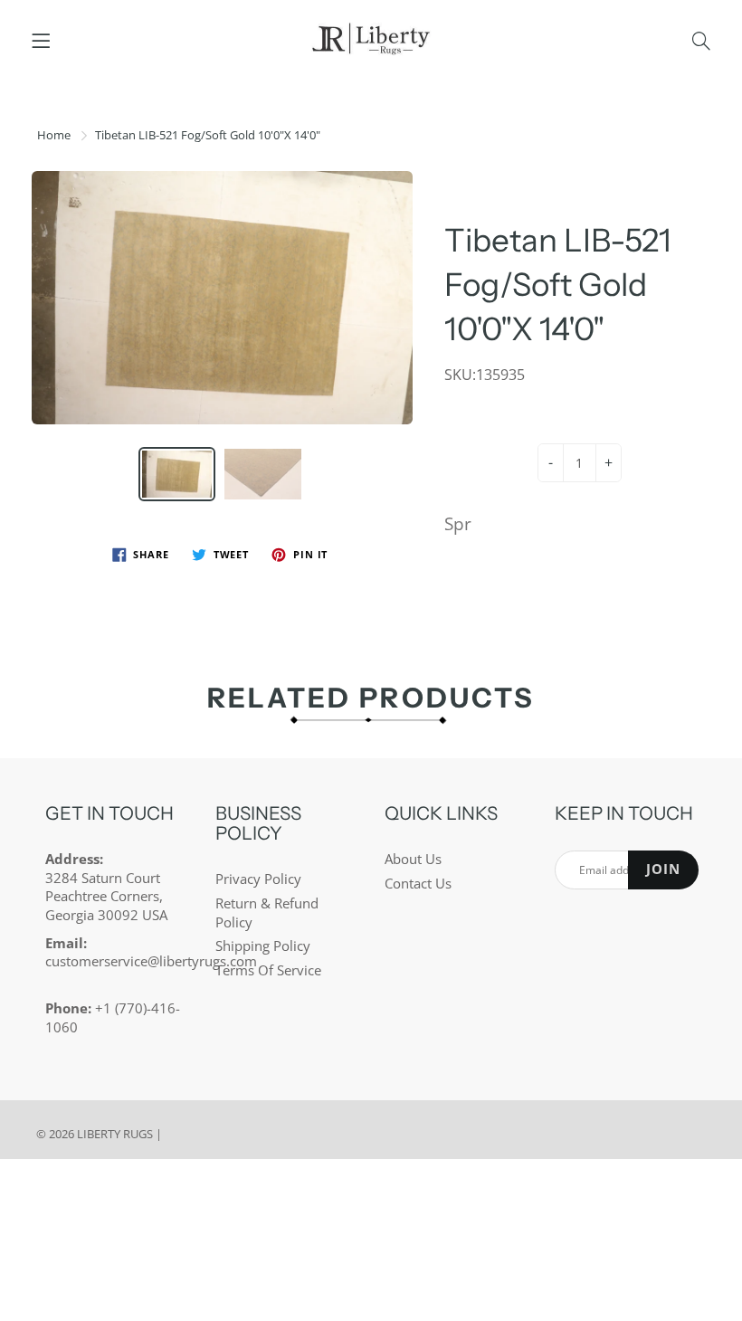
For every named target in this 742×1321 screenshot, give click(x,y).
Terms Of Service (268, 970)
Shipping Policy (262, 946)
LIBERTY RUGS (115, 1134)
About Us (413, 859)
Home (54, 135)
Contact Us (418, 883)
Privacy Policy (258, 879)
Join (663, 869)
